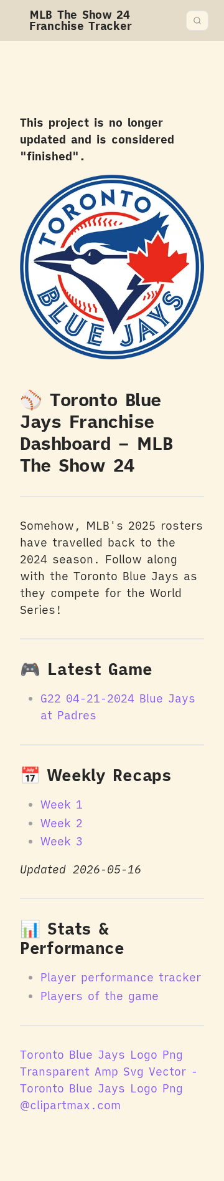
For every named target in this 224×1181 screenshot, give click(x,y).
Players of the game (99, 996)
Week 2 (61, 823)
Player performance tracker (120, 977)
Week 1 (61, 804)
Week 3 (61, 841)
